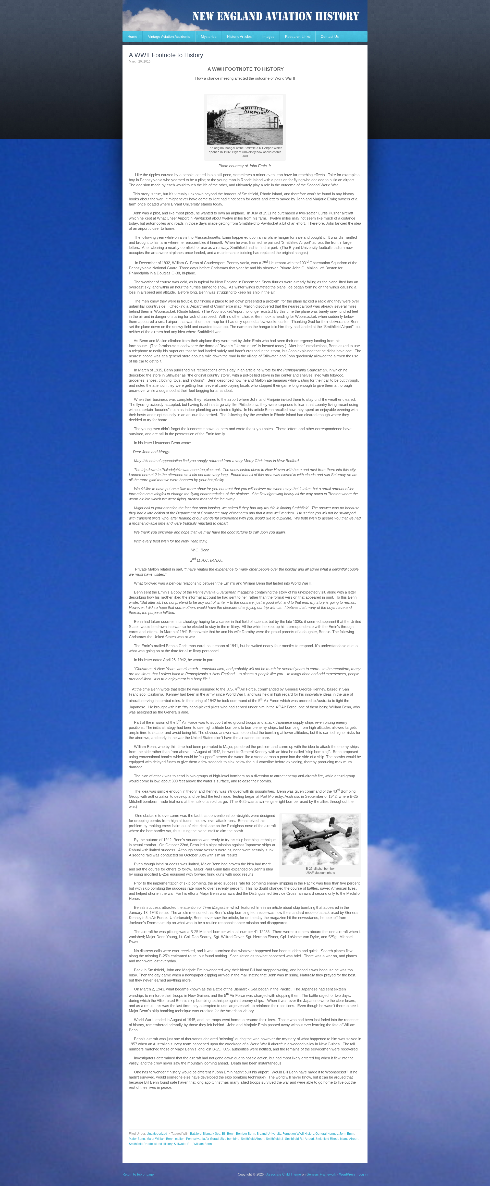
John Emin (346, 1133)
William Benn (202, 1144)
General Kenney (326, 1133)
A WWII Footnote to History (166, 55)
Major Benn (137, 1139)
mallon (180, 1139)
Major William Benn (160, 1139)
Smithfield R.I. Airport (299, 1139)
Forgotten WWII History (298, 1133)
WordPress (347, 1174)
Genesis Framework (321, 1174)
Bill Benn (228, 1133)
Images (268, 36)
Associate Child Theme (283, 1174)
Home (132, 36)
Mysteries (208, 36)
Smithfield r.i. (275, 1139)
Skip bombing (229, 1139)
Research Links (297, 36)
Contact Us (330, 36)
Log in (363, 1174)
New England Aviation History (245, 15)
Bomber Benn (245, 1133)
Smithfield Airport (252, 1139)
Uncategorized (157, 1133)
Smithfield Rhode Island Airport (336, 1139)
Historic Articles (239, 36)
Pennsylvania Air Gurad (202, 1139)
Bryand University (269, 1133)
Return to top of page (138, 1174)
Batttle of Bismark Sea (205, 1133)
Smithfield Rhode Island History (150, 1144)
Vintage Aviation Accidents (169, 36)
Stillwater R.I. (183, 1144)
